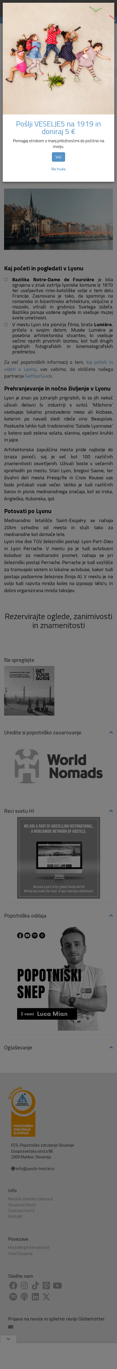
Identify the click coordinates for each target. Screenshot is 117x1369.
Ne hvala (58, 169)
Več (58, 157)
